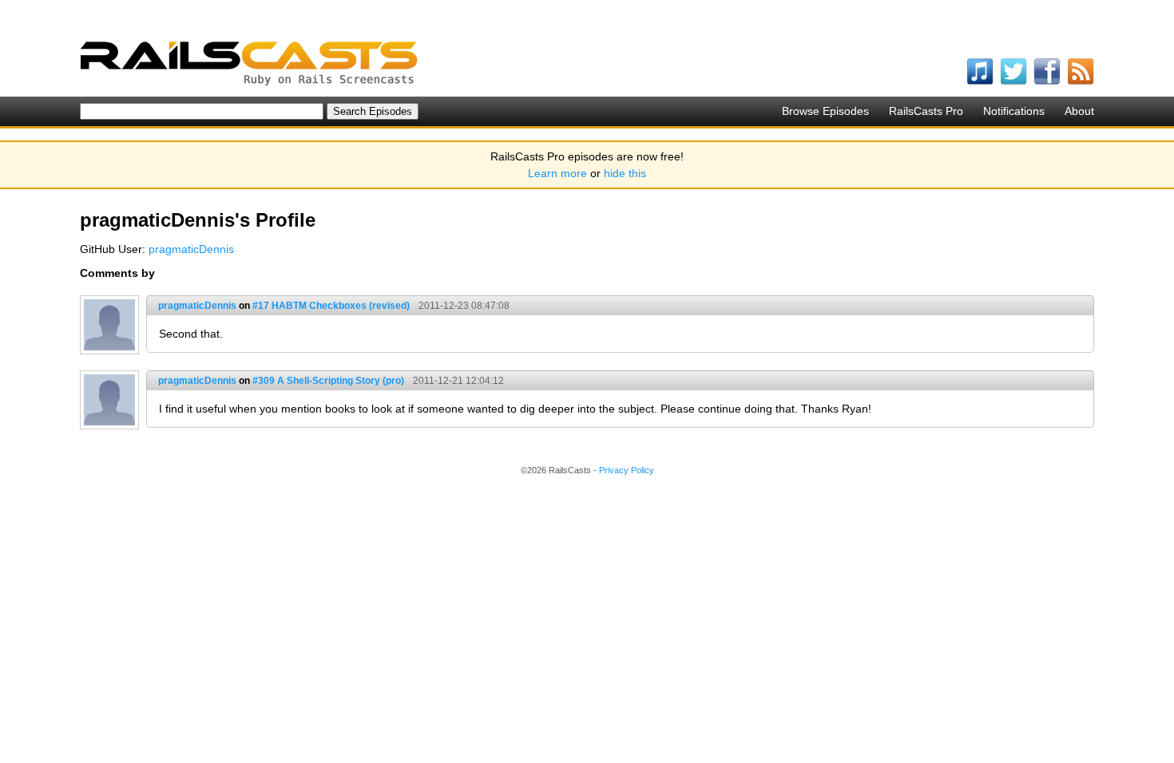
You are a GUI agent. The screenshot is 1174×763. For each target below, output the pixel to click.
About (1079, 111)
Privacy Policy (626, 470)
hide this (625, 173)
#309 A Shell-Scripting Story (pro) (328, 380)
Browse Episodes (825, 111)
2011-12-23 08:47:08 (464, 305)
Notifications (1014, 111)
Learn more (557, 173)
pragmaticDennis (191, 249)
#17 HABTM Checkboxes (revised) (331, 305)
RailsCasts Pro (926, 111)
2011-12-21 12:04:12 (458, 380)
